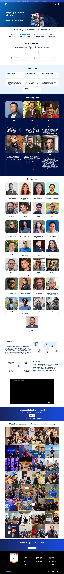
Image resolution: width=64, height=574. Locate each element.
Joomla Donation (51, 562)
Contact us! (41, 418)
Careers (25, 560)
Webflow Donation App (52, 561)
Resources (41, 4)
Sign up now (55, 4)
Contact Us (26, 555)
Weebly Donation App (52, 560)
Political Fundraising (39, 555)
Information (27, 554)
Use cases (38, 554)
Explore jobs (32, 415)
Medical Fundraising (39, 557)
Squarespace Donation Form (53, 557)
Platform (33, 4)
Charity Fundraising (39, 561)
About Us (25, 557)
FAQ (24, 561)
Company (46, 4)
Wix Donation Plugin (52, 558)
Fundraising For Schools (40, 560)
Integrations (52, 554)
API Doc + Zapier (51, 564)
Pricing (37, 4)
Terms (25, 562)
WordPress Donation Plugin (53, 555)
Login (50, 4)
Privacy (25, 564)
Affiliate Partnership (27, 565)
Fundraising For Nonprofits (40, 558)
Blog (25, 558)
